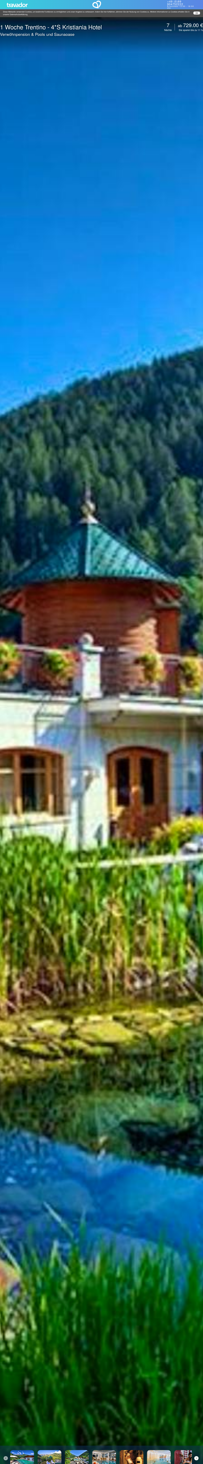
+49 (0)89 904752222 (175, 2)
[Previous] (6, 1458)
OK (196, 13)
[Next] (196, 1458)
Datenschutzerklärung (18, 14)
